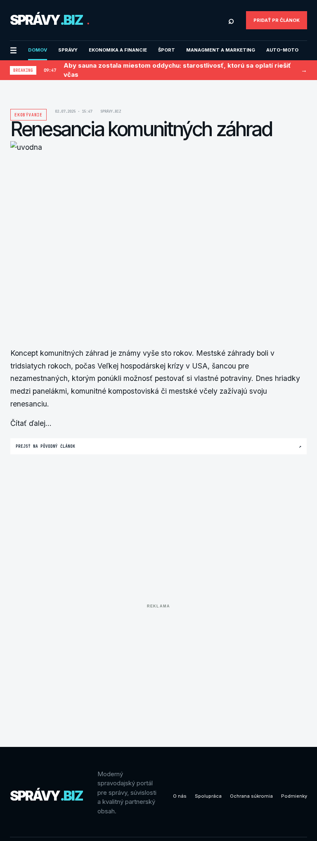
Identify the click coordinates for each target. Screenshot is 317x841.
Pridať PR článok (276, 20)
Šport (166, 50)
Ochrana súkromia (251, 796)
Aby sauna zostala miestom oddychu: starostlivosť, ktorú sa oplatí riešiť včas (177, 70)
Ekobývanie (28, 115)
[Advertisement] (158, 669)
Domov (37, 50)
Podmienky (294, 796)
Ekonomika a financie (118, 50)
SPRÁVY (68, 50)
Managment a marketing (220, 50)
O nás (180, 796)
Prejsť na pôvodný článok (158, 446)
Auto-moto (282, 50)
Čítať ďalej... (31, 423)
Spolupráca (208, 796)
